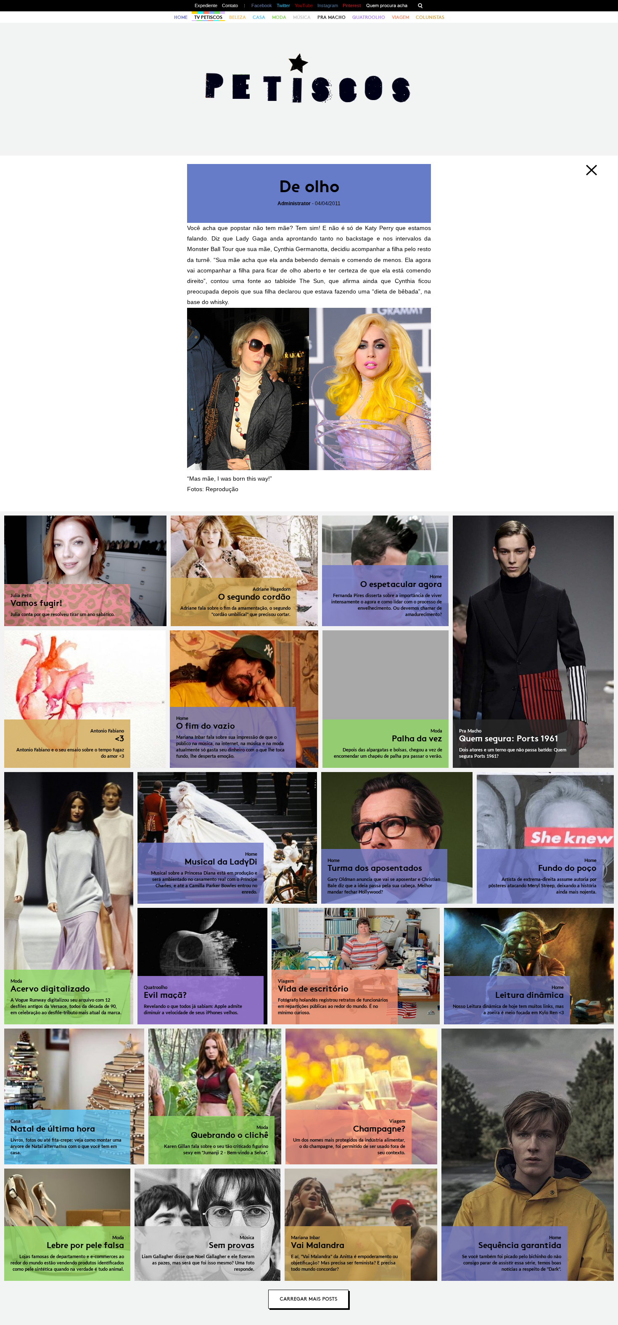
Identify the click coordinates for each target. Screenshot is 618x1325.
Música (302, 17)
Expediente (206, 5)
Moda (279, 17)
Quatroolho (368, 17)
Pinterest (352, 5)
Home (181, 17)
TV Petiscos (208, 17)
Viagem (400, 17)
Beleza (237, 17)
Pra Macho (331, 17)
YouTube (304, 5)
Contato (230, 5)
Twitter (283, 5)
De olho (309, 186)
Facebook (261, 5)
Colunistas (430, 17)
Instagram (327, 5)
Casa (259, 17)
